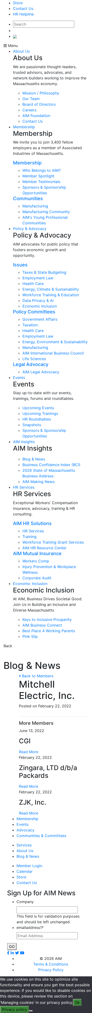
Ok (77, 1002)
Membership (24, 127)
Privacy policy (14, 1009)
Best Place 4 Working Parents (48, 630)
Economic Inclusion (39, 306)
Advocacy (25, 830)
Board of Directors (39, 104)
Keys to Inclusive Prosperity (47, 619)
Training (29, 536)
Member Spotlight (38, 176)
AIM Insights (24, 441)
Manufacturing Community (46, 211)
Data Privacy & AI (38, 300)
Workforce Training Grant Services (53, 542)
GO (12, 946)
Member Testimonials (41, 181)
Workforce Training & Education (50, 294)
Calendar (25, 871)
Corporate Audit (36, 578)
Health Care (33, 283)
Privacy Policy (50, 969)
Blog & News (33, 459)
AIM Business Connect (42, 625)
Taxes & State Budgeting (44, 272)
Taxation (30, 325)
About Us (21, 51)
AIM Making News (38, 481)
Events (19, 377)
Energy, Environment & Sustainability (55, 341)
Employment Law (37, 278)
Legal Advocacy (30, 364)
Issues (20, 265)
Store (18, 2)
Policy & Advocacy (29, 228)
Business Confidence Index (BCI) (51, 464)
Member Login (29, 865)
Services (24, 845)
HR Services (23, 487)
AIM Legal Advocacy (40, 372)
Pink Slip (30, 636)
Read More (28, 751)
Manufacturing (35, 206)
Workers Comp (35, 561)
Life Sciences (34, 358)
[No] (31, 1011)
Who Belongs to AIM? (41, 170)
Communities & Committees (41, 835)
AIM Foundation (36, 115)
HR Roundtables (36, 419)
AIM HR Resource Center (44, 547)
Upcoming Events (38, 407)
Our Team (31, 98)
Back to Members (37, 676)
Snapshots (31, 424)
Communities (28, 198)
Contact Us (23, 8)
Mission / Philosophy (40, 93)
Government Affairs (39, 319)
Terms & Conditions (50, 964)
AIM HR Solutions (32, 523)
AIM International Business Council (53, 353)
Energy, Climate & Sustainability (50, 289)
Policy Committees (34, 312)
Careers (29, 110)
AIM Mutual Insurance (37, 553)
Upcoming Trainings (40, 413)
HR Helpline (23, 14)
